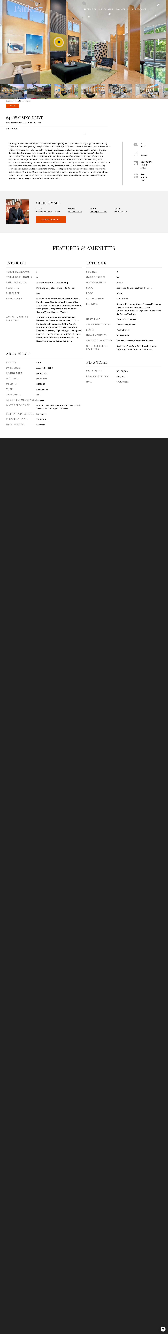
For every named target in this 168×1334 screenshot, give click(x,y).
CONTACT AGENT (51, 219)
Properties (90, 9)
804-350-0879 (75, 211)
